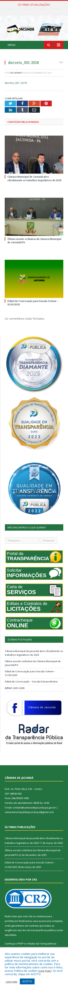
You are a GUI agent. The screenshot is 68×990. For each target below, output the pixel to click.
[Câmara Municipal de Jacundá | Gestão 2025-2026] (34, 29)
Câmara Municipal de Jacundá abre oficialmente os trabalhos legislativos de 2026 (34, 178)
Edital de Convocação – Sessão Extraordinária (31, 681)
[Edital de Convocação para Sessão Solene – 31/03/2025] (34, 279)
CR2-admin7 (16, 72)
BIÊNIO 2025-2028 (14, 688)
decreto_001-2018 (16, 83)
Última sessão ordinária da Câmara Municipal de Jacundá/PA (35, 8)
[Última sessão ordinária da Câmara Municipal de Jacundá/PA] (34, 217)
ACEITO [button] (27, 981)
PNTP (21, 943)
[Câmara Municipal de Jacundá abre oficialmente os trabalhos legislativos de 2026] (34, 155)
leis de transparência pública (39, 930)
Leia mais (45, 970)
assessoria (45, 921)
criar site (28, 916)
